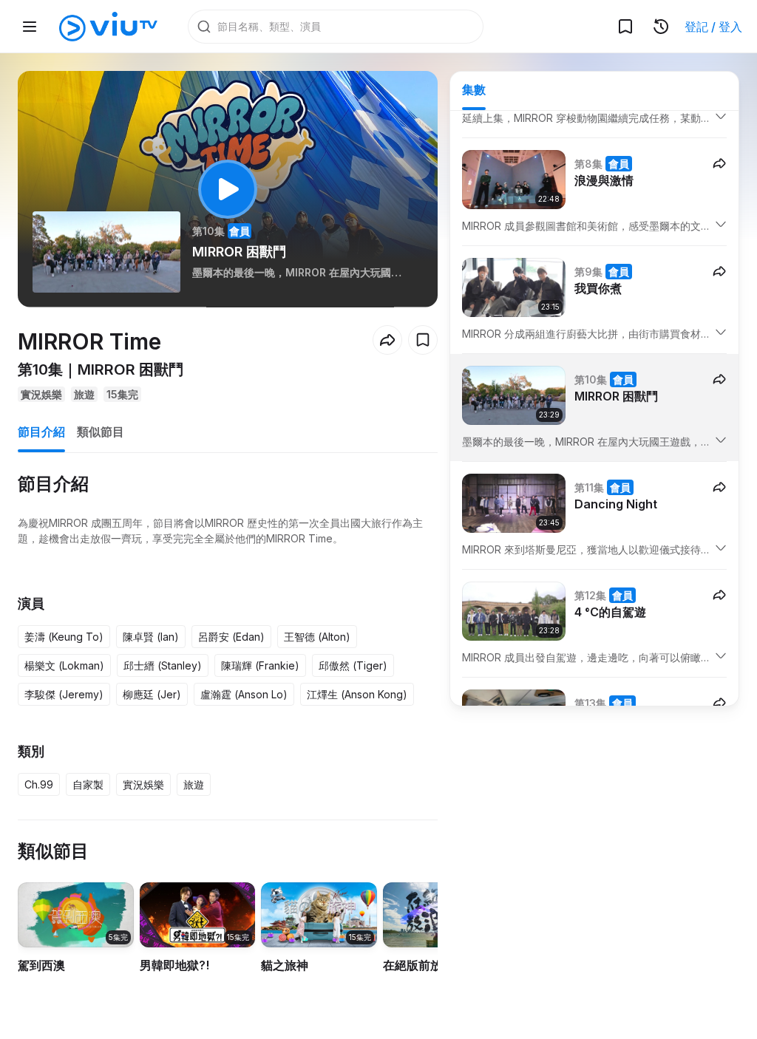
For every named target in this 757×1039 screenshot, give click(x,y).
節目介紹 (41, 431)
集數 (474, 89)
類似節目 (100, 431)
